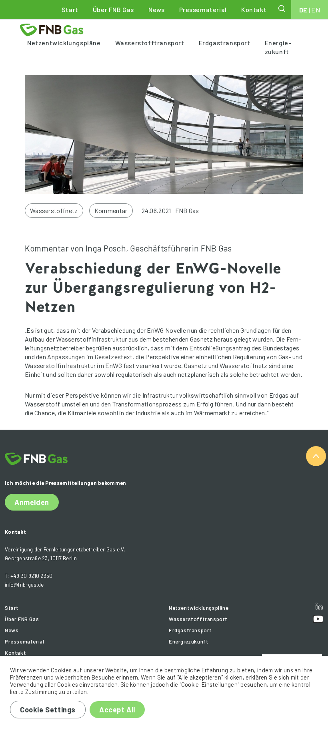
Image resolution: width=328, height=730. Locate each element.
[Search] (282, 8)
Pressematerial (203, 9)
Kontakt (253, 9)
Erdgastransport (224, 42)
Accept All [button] (117, 709)
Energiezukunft (278, 47)
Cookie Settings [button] (48, 709)
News (156, 9)
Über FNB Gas (113, 9)
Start (70, 9)
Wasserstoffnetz (54, 210)
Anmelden (31, 502)
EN (315, 10)
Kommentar (111, 210)
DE (303, 10)
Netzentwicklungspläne (64, 42)
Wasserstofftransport (149, 42)
